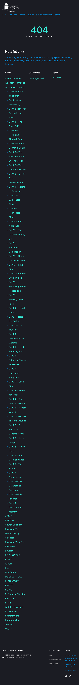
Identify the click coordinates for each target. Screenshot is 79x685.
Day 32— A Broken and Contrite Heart (16, 429)
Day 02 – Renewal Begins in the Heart (17, 113)
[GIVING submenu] (60, 14)
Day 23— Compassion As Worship (16, 338)
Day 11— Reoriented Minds (14, 212)
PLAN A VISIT (12, 581)
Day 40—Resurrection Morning (15, 507)
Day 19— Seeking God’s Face (16, 299)
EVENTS (9, 550)
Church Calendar (13, 524)
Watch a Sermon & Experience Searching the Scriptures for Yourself (14, 616)
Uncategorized (36, 78)
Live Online (10, 572)
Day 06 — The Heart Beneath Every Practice (16, 156)
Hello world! (57, 77)
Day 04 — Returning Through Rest (16, 134)
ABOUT (8, 516)
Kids (7, 568)
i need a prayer (55, 660)
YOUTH (8, 628)
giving (51, 656)
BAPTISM (10, 520)
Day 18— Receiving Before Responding (17, 286)
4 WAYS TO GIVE (13, 78)
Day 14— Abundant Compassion (15, 247)
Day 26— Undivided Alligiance (14, 373)
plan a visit (53, 664)
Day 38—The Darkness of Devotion (15, 485)
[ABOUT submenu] (7, 14)
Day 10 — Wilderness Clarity (14, 199)
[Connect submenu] (17, 14)
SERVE (8, 589)
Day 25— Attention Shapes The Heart (17, 360)
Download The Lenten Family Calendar (12, 533)
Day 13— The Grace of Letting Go (17, 234)
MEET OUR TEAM (14, 576)
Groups (8, 563)
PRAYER (9, 585)
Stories (8, 602)
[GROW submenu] (25, 14)
